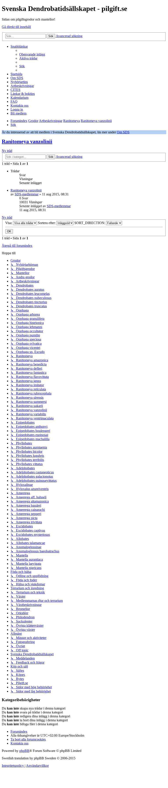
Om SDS (123, 132)
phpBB (24, 751)
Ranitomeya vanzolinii (27, 141)
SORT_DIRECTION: (90, 223)
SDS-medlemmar (26, 194)
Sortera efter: (47, 223)
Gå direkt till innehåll (16, 27)
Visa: (9, 223)
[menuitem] (32, 54)
